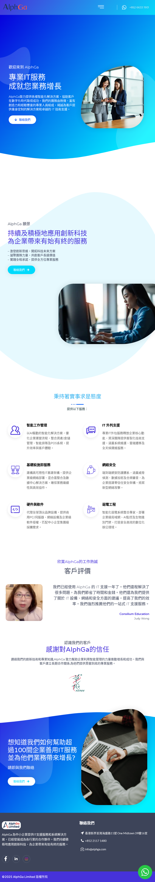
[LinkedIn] (16, 859)
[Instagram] (26, 859)
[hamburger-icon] (101, 7)
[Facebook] (5, 859)
